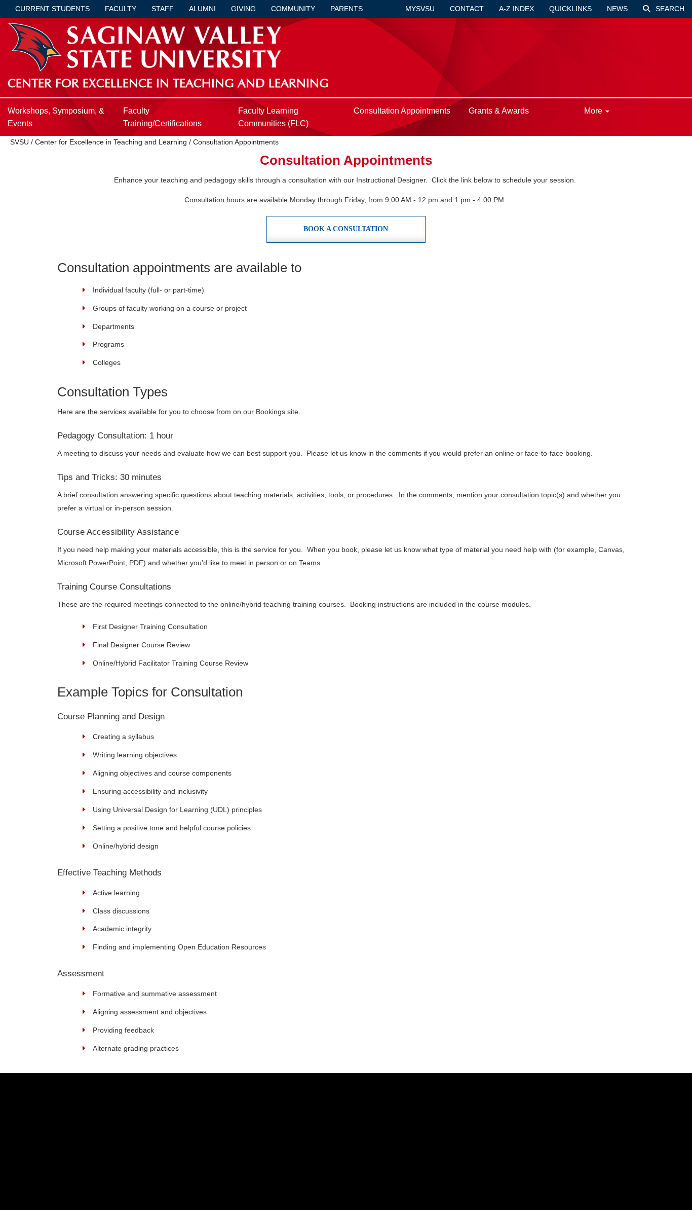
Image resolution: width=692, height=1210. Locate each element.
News (617, 9)
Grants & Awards (499, 110)
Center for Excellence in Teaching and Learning (111, 142)
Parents (346, 9)
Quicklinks (570, 9)
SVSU (19, 142)
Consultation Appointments (402, 110)
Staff (162, 9)
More (594, 110)
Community (293, 9)
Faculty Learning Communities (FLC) (273, 117)
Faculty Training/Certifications (162, 117)
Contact (467, 9)
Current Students (52, 9)
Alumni (202, 9)
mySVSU (420, 9)
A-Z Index (516, 9)
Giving (243, 9)
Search (668, 9)
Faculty (120, 9)
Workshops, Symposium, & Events (56, 117)
